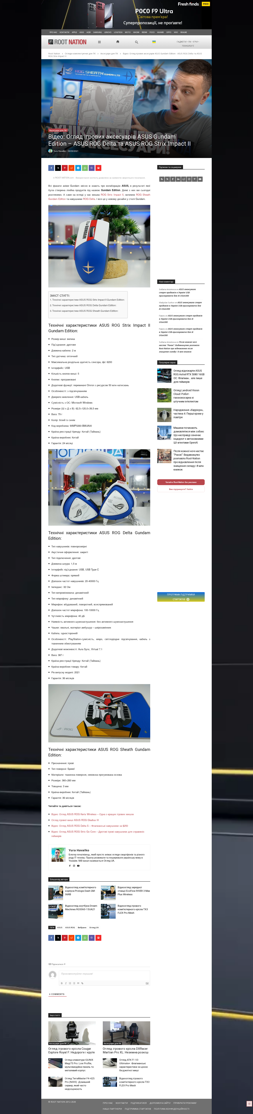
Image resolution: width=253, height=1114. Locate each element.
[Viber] (92, 168)
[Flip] (98, 168)
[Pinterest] (65, 168)
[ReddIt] (71, 168)
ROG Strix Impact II (112, 194)
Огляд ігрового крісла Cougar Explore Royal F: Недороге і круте (71, 1050)
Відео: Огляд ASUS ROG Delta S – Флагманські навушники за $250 (89, 825)
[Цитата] (78, 983)
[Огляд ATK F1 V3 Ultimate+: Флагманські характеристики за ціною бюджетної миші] (110, 1063)
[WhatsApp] (85, 168)
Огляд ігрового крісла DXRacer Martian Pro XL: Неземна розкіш (125, 1050)
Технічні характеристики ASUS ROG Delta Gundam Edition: (84, 305)
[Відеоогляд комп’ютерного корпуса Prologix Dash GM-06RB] (55, 892)
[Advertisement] (181, 230)
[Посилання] (82, 983)
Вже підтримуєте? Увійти (181, 489)
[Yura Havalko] (59, 857)
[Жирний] (62, 983)
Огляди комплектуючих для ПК (80, 53)
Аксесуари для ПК (109, 53)
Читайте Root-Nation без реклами (180, 482)
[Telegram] (78, 168)
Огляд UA (94, 927)
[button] (137, 42)
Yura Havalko (79, 850)
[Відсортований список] (70, 983)
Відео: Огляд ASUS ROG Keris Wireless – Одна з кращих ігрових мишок (92, 814)
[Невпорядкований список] (74, 983)
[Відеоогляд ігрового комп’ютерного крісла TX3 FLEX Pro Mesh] (108, 911)
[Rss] (161, 179)
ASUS (59, 927)
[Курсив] (66, 983)
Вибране (82, 927)
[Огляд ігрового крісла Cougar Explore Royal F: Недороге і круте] (72, 1033)
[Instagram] (74, 865)
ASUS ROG (70, 927)
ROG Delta (89, 199)
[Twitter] (167, 179)
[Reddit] (183, 179)
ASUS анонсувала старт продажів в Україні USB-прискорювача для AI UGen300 (177, 292)
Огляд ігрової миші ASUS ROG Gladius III (75, 820)
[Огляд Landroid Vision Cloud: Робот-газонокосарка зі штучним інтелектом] (164, 395)
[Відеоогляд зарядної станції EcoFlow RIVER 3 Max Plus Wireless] (108, 892)
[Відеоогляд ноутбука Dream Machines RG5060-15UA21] (55, 911)
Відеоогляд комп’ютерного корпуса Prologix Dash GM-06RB (80, 891)
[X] (58, 168)
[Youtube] (78, 865)
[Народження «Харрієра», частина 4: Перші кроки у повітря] (164, 415)
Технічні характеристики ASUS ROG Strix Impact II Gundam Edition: (88, 299)
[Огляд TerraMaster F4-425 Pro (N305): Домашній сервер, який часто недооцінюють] (55, 1082)
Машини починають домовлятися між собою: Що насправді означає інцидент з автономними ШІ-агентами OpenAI (188, 435)
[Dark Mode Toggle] (249, 1104)
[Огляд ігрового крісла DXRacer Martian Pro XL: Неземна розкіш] (126, 1033)
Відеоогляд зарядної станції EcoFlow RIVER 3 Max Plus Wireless (134, 891)
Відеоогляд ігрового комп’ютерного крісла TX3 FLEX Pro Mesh (133, 909)
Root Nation (54, 53)
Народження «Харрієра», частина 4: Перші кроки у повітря (188, 413)
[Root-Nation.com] (67, 41)
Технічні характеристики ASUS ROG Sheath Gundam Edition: (85, 310)
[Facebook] (51, 168)
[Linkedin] (178, 179)
